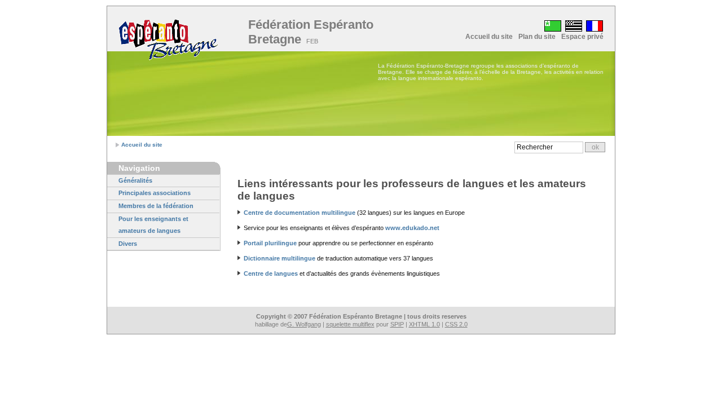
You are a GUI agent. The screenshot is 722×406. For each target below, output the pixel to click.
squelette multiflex (350, 324)
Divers (127, 243)
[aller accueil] (168, 40)
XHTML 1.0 (424, 324)
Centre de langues (271, 273)
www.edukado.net (412, 227)
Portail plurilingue (270, 243)
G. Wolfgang (304, 324)
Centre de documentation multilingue (299, 212)
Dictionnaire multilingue (279, 258)
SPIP (397, 324)
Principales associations (154, 192)
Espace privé (582, 37)
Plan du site (537, 37)
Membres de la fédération (155, 205)
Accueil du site (489, 37)
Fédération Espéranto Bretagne (310, 31)
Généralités (135, 180)
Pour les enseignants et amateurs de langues (153, 225)
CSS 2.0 (456, 324)
